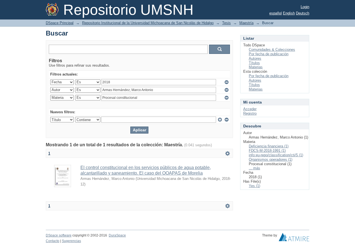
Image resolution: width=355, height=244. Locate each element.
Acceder (250, 109)
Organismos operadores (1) (270, 159)
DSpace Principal (59, 23)
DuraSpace (117, 235)
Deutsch (302, 13)
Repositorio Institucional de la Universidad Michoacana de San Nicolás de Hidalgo (148, 23)
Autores (255, 58)
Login (305, 7)
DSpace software (59, 235)
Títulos (254, 63)
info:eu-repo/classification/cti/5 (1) (276, 155)
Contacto (52, 241)
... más (254, 168)
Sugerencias (71, 241)
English (289, 13)
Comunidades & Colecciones (272, 49)
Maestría (246, 23)
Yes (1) (254, 186)
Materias (256, 67)
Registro (250, 113)
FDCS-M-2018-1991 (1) (267, 151)
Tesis (226, 23)
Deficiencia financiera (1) (268, 146)
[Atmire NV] (294, 238)
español (275, 13)
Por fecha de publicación (268, 54)
